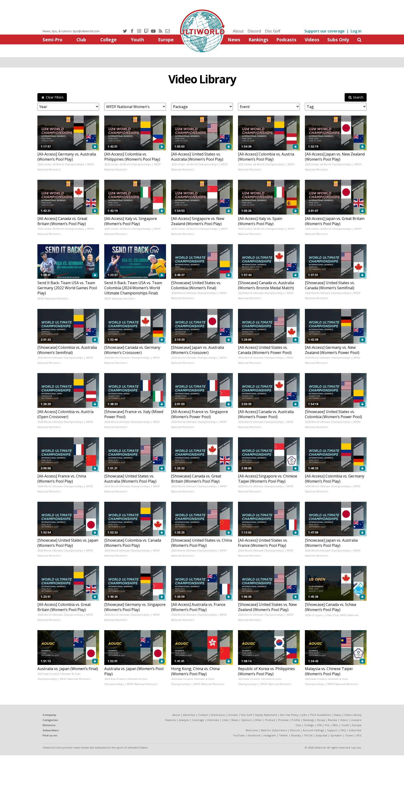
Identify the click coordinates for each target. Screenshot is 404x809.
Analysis (184, 720)
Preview (283, 720)
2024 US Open (313, 615)
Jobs (304, 715)
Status (337, 715)
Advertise (189, 715)
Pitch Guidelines (320, 715)
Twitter (283, 735)
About (238, 31)
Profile (296, 720)
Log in (356, 31)
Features (170, 720)
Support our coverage (324, 31)
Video (344, 720)
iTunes (349, 735)
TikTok (308, 735)
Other (258, 720)
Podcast (270, 720)
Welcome (252, 730)
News (234, 39)
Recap (321, 720)
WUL (335, 725)
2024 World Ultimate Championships (194, 293)
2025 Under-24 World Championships (60, 164)
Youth (137, 39)
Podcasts (286, 39)
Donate (233, 715)
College (108, 39)
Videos (312, 39)
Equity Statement (266, 715)
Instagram (269, 735)
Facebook (254, 735)
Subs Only (338, 39)
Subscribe (355, 730)
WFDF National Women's (52, 298)
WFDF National (349, 615)
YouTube (239, 735)
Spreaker (336, 735)
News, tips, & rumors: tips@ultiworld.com (71, 31)
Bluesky (296, 735)
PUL (327, 725)
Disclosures (218, 715)
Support (332, 730)
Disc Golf (272, 31)
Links (225, 720)
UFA (319, 725)
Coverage (198, 720)
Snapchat (321, 735)
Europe (166, 39)
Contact (203, 715)
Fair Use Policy (289, 715)
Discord (254, 31)
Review (332, 720)
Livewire (356, 720)
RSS (359, 735)
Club (81, 39)
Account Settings (313, 730)
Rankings (258, 39)
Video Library (202, 79)
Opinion (246, 720)
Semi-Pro (52, 39)
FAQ (343, 730)
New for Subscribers (274, 730)
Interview (213, 720)
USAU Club (332, 615)
